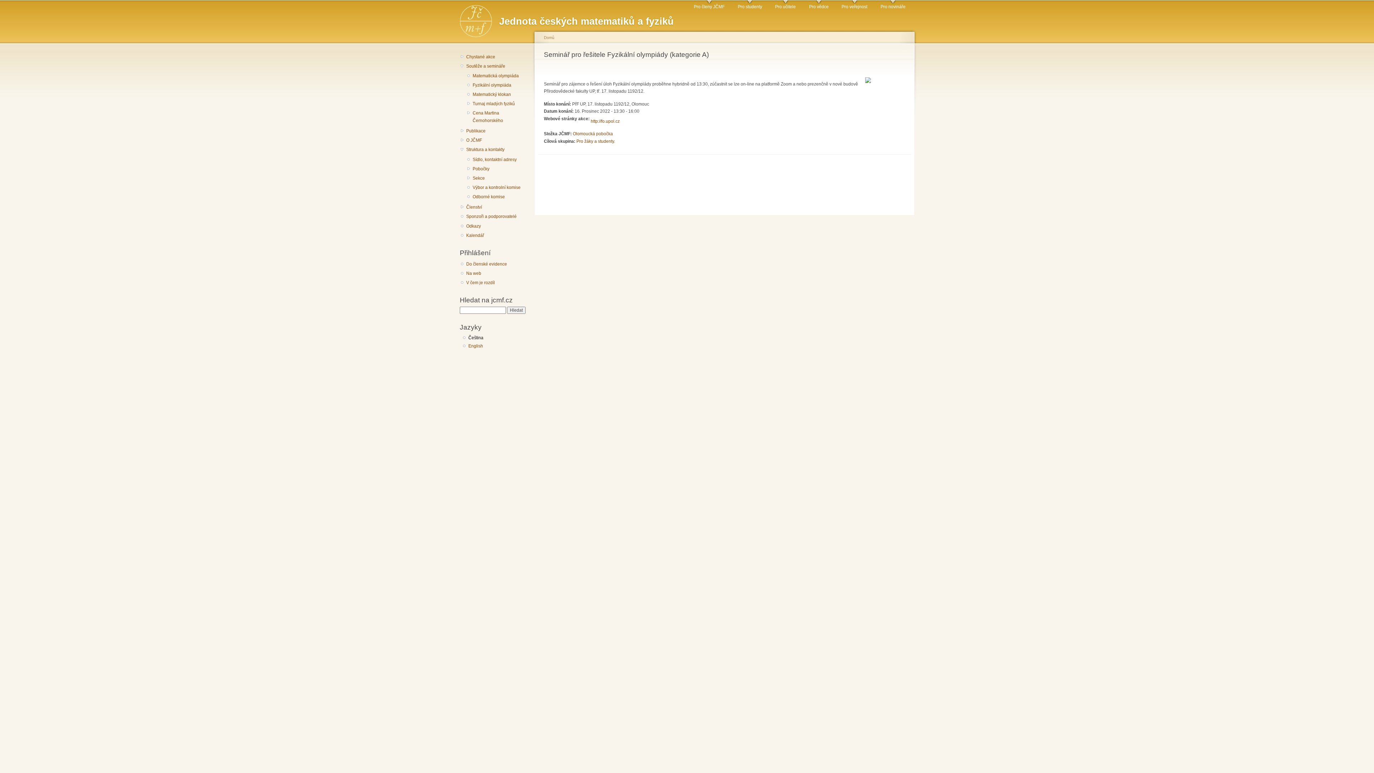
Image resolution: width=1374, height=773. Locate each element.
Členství (474, 207)
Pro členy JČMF (709, 6)
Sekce (479, 178)
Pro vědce (819, 6)
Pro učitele (785, 6)
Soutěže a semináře (485, 66)
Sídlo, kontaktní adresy (495, 159)
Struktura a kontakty (485, 149)
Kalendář (475, 235)
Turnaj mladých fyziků (494, 103)
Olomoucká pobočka (593, 133)
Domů (549, 37)
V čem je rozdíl (480, 282)
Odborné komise (489, 196)
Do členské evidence (486, 264)
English (475, 346)
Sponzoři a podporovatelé (491, 216)
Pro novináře (893, 6)
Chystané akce (480, 56)
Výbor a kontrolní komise (497, 187)
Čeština (475, 337)
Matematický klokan (492, 94)
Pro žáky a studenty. (595, 141)
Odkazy (473, 226)
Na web (473, 273)
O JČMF (474, 140)
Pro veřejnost (854, 6)
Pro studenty (750, 6)
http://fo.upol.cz (605, 121)
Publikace (476, 130)
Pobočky (481, 168)
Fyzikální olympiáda (492, 85)
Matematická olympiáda (496, 75)
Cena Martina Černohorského (488, 117)
